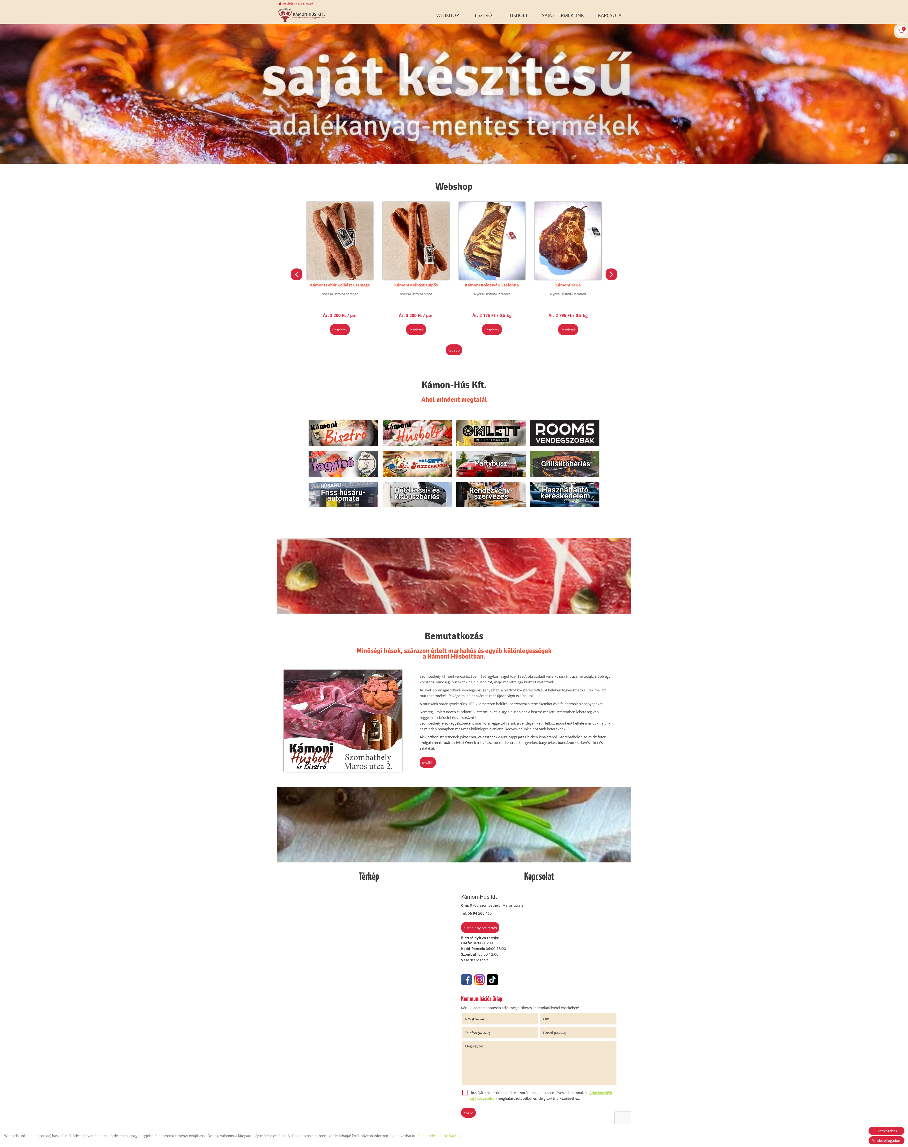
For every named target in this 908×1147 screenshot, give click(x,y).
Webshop (447, 15)
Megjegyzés (474, 1046)
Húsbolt (517, 15)
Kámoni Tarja (416, 285)
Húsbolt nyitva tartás (480, 927)
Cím (546, 1018)
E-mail (554, 1032)
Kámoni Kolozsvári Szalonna (340, 285)
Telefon (477, 1032)
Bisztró (482, 15)
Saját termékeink (563, 15)
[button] (611, 274)
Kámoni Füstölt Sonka (568, 285)
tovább (454, 350)
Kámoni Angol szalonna (492, 285)
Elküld (468, 1113)
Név (475, 1018)
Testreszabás (886, 1131)
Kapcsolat (611, 15)
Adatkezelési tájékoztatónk (438, 1135)
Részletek (340, 329)
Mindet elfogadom (886, 1140)
